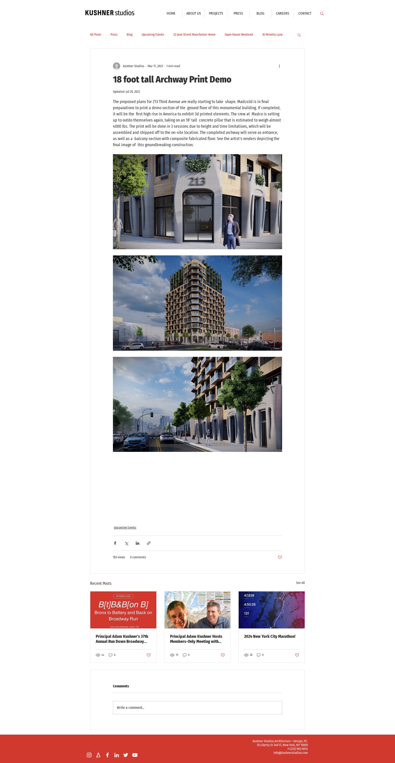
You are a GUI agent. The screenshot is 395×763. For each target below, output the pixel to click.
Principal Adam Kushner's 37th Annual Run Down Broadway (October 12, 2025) (122, 639)
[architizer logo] (98, 755)
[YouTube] (135, 755)
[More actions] (279, 66)
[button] (299, 35)
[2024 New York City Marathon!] (272, 609)
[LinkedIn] (116, 755)
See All (300, 583)
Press (113, 35)
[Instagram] (89, 755)
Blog (130, 35)
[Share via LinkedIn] (137, 543)
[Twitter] (126, 755)
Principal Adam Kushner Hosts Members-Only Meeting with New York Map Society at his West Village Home (196, 639)
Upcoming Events (153, 35)
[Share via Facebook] (115, 543)
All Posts (95, 35)
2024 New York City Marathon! (269, 636)
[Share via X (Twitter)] (126, 543)
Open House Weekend (239, 35)
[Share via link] (149, 543)
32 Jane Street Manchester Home (194, 35)
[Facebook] (107, 755)
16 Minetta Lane (272, 35)
